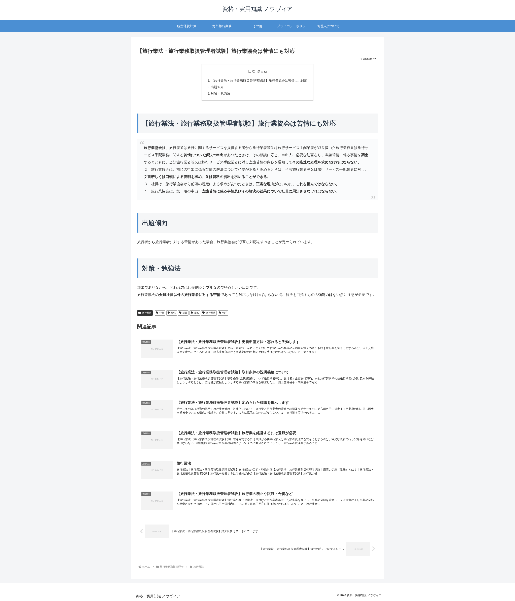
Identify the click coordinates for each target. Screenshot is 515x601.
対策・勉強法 (220, 93)
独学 (224, 312)
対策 (184, 312)
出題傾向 (217, 87)
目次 (251, 71)
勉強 (173, 312)
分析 (161, 312)
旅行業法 (146, 312)
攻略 (196, 312)
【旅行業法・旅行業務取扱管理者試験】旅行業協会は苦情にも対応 (259, 80)
